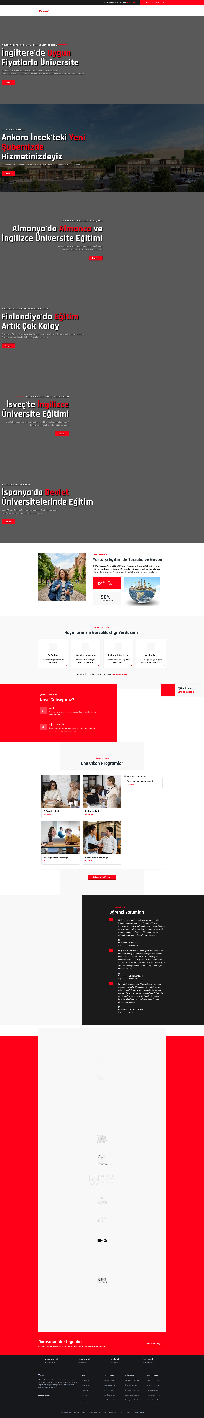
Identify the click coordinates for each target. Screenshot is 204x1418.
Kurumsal (154, 10)
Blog (121, 1412)
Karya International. (80, 1413)
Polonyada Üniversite (132, 1400)
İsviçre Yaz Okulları (153, 1400)
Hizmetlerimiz (86, 1385)
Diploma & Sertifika (118, 655)
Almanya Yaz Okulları (153, 1395)
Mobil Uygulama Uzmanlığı (56, 857)
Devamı (154, 572)
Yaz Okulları (122, 10)
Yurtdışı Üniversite (86, 655)
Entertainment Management (140, 781)
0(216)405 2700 (115, 1362)
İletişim (162, 10)
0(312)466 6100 (82, 1362)
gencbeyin (140, 1412)
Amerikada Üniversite (132, 1380)
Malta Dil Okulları (109, 1390)
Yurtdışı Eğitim (90, 10)
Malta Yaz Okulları (153, 1390)
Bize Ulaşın (112, 1412)
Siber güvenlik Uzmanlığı (96, 857)
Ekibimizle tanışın (154, 1343)
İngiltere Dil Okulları (110, 1380)
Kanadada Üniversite (132, 1395)
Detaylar (8, 82)
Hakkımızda (85, 1380)
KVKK (104, 1412)
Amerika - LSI (133, 945)
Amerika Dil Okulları (110, 1395)
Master (131, 10)
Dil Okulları (102, 10)
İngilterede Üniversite (132, 1390)
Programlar (85, 1390)
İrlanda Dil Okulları (109, 1385)
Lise (136, 10)
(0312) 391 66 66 (50, 1362)
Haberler (84, 1395)
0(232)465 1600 (148, 1362)
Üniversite (111, 10)
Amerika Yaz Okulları (153, 1385)
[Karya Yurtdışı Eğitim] (44, 9)
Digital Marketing (93, 811)
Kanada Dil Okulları (109, 1400)
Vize (148, 10)
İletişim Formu (159, 3)
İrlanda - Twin (133, 979)
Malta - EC (132, 1012)
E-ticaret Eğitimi (51, 811)
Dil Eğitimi (53, 655)
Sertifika (142, 10)
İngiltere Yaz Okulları (153, 1380)
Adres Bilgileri (131, 3)
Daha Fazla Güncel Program (101, 877)
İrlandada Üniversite (131, 1385)
